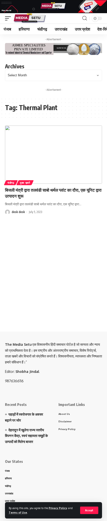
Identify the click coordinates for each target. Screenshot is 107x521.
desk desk (18, 212)
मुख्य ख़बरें (25, 182)
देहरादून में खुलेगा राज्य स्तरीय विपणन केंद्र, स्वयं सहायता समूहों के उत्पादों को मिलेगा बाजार (26, 436)
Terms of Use (18, 512)
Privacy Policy (58, 508)
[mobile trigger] (9, 18)
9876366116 (14, 381)
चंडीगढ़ (10, 182)
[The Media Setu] (30, 18)
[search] (84, 18)
